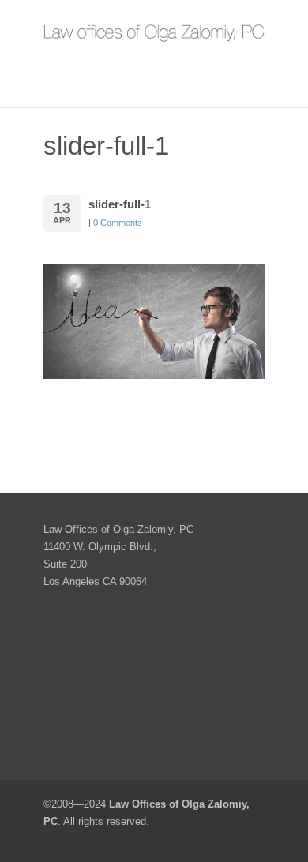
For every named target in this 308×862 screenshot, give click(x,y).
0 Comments (117, 222)
